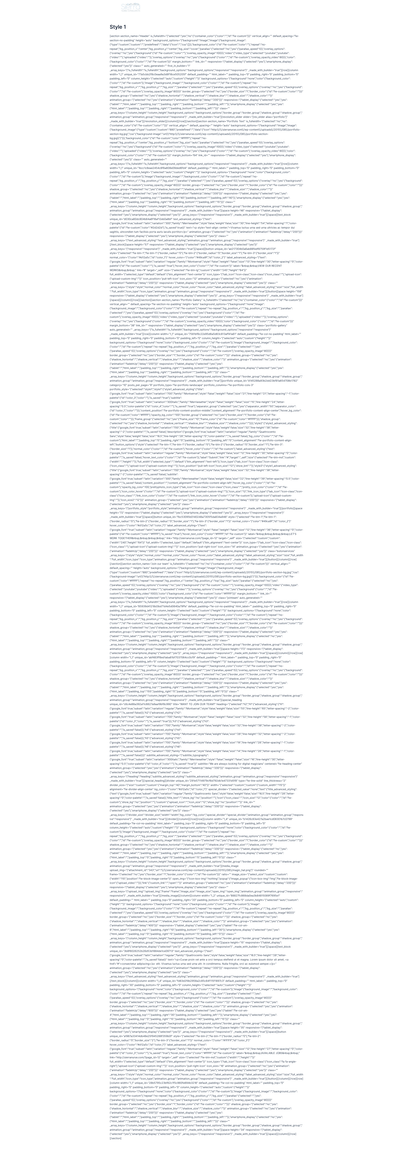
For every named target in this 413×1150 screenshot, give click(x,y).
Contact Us (277, 7)
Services (227, 7)
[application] (235, 6)
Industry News (252, 7)
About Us (208, 7)
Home (191, 7)
